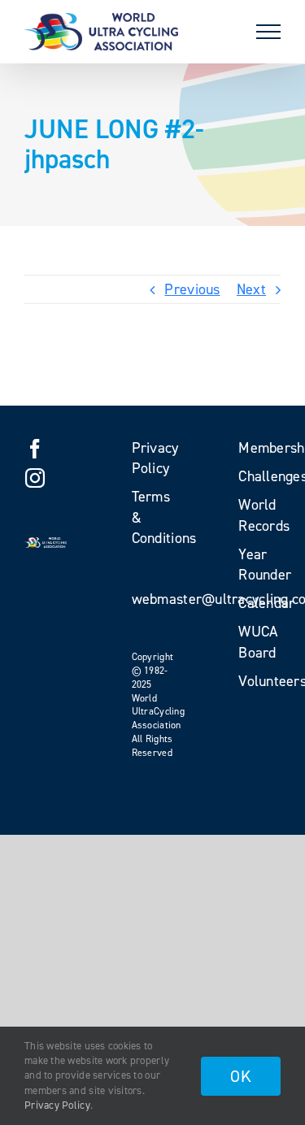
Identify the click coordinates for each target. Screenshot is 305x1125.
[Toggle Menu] (268, 31)
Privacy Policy (57, 1105)
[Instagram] (35, 478)
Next (251, 289)
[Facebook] (35, 448)
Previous (192, 289)
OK (240, 1076)
